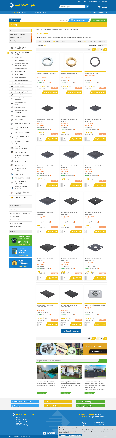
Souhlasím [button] (63, 435)
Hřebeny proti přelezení (21, 92)
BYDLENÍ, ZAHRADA (20, 152)
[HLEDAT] (86, 6)
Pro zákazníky (15, 205)
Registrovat (103, 12)
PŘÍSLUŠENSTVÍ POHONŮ (22, 133)
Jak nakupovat (14, 217)
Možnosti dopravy (54, 406)
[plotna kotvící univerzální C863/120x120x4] (95, 247)
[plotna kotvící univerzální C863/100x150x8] (71, 294)
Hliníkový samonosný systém (20, 103)
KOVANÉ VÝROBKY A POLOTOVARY (21, 48)
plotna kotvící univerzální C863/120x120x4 (93, 260)
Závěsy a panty (19, 74)
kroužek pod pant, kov (91, 73)
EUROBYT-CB (39, 29)
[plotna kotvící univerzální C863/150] (71, 154)
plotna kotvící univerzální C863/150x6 (69, 213)
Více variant (48, 81)
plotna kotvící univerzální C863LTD (69, 120)
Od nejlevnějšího (92, 41)
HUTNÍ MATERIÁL (20, 120)
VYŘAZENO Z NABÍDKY (21, 197)
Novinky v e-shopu (15, 31)
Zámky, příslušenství (20, 77)
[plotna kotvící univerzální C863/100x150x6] (47, 294)
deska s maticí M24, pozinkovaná (95, 305)
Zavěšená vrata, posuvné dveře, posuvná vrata (21, 64)
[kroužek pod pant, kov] (95, 62)
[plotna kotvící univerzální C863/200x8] (71, 247)
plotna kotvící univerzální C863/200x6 (45, 260)
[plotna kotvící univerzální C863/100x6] (47, 108)
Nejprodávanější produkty (17, 34)
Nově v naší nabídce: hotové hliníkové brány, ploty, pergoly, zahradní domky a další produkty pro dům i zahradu (95, 384)
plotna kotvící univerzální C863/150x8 (93, 213)
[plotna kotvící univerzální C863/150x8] (95, 201)
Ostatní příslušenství (20, 95)
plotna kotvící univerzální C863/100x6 (45, 120)
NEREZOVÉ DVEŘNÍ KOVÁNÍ (20, 169)
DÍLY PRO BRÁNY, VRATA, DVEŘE (22, 53)
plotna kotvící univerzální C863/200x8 (69, 260)
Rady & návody (86, 406)
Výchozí (84, 41)
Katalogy (13, 231)
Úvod (79, 1)
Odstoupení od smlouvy (17, 223)
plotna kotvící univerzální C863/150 (69, 167)
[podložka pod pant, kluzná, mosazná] (71, 62)
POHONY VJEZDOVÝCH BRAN (21, 128)
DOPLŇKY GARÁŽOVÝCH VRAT (22, 142)
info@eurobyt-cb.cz (39, 12)
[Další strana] (106, 49)
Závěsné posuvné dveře (21, 68)
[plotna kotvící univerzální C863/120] (47, 154)
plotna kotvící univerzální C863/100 (93, 120)
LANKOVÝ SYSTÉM (20, 165)
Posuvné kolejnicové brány (22, 60)
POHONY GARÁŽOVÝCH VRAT (22, 137)
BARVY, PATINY (19, 174)
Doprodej (13, 41)
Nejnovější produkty (16, 37)
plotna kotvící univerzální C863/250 (45, 213)
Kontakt (104, 1)
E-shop (44, 29)
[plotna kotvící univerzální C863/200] (95, 154)
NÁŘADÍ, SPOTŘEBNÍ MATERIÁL (21, 188)
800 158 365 (22, 12)
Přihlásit (95, 12)
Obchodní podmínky (94, 1)
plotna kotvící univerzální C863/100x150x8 (69, 306)
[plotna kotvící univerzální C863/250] (47, 201)
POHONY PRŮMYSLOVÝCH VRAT (21, 147)
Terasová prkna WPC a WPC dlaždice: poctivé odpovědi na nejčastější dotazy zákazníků (46, 383)
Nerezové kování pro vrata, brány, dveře (22, 98)
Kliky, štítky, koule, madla (21, 80)
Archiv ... (103, 361)
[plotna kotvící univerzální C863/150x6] (71, 201)
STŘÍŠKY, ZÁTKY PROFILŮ (22, 178)
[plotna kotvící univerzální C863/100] (95, 108)
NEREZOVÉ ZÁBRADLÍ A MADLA (22, 156)
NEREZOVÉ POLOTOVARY (22, 161)
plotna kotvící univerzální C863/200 (93, 167)
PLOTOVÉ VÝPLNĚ (20, 116)
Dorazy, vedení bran (20, 71)
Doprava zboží (14, 220)
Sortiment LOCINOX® (20, 107)
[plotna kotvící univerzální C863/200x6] (47, 247)
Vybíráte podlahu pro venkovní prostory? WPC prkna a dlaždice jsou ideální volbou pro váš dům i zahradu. (71, 384)
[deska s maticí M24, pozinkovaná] (95, 294)
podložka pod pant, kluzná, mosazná (69, 74)
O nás (84, 1)
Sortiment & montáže (22, 401)
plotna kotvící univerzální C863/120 (45, 167)
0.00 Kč (102, 7)
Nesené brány (18, 57)
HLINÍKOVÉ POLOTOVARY (22, 124)
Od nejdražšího (101, 41)
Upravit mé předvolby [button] (75, 435)
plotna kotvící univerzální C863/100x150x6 (45, 306)
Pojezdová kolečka (20, 86)
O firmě (17, 406)
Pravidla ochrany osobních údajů (20, 213)
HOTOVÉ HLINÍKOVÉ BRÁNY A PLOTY (21, 111)
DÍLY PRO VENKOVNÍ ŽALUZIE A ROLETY (21, 182)
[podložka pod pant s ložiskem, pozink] (47, 62)
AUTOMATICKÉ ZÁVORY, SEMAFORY (22, 193)
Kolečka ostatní (19, 89)
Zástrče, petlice (19, 83)
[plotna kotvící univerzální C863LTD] (71, 108)
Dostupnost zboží (15, 227)
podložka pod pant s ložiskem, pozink (46, 74)
